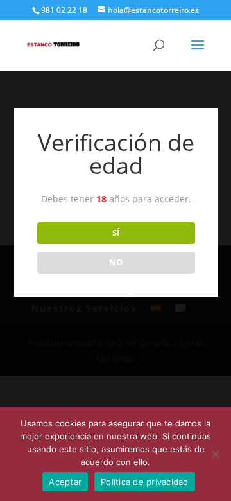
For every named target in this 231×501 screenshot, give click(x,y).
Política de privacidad (145, 482)
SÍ (115, 232)
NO (116, 262)
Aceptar (65, 482)
